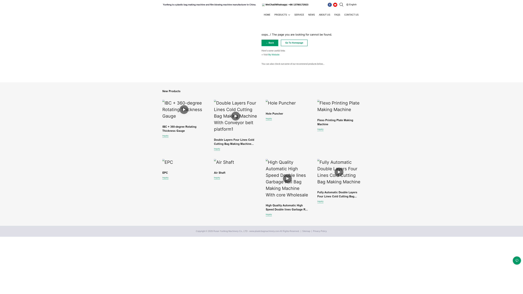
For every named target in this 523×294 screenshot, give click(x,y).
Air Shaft (219, 172)
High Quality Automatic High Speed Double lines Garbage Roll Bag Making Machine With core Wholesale (287, 208)
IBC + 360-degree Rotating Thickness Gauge (179, 128)
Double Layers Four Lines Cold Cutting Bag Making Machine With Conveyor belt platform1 (234, 142)
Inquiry (165, 135)
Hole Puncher (274, 113)
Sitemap (306, 231)
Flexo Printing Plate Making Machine (335, 122)
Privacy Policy (320, 231)
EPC (165, 172)
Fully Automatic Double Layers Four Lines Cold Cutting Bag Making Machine (337, 194)
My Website (273, 54)
